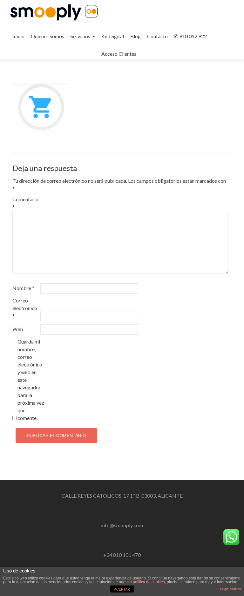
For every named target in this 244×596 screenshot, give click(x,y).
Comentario (25, 203)
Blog (135, 36)
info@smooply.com (122, 525)
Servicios (80, 36)
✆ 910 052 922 (190, 36)
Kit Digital (112, 36)
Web (17, 329)
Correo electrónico (24, 308)
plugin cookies (230, 589)
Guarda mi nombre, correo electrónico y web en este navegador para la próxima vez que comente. (30, 379)
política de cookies (149, 582)
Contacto (157, 36)
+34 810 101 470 (122, 555)
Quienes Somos (47, 36)
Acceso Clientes (118, 54)
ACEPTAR (122, 589)
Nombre (23, 288)
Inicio (18, 36)
